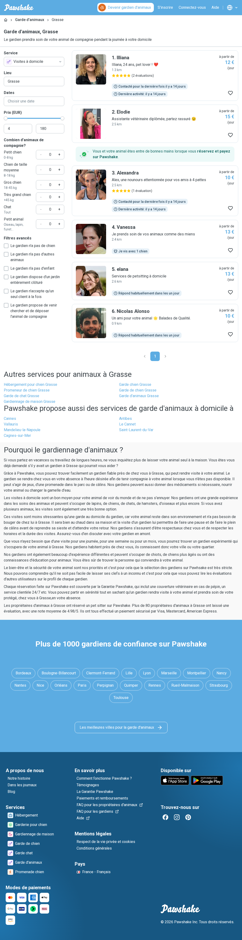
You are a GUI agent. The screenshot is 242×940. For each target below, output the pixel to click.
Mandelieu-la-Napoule (22, 430)
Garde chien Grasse (135, 384)
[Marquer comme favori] (230, 93)
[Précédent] (144, 356)
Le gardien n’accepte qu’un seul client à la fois (32, 294)
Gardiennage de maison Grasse (29, 401)
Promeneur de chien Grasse (27, 390)
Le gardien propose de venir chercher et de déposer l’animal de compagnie (33, 311)
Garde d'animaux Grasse (139, 396)
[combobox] (34, 61)
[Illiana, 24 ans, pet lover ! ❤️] (155, 76)
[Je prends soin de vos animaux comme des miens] (155, 239)
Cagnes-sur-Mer (17, 435)
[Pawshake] (19, 7)
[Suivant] (165, 356)
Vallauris (11, 424)
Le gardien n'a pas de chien (32, 245)
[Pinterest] (188, 817)
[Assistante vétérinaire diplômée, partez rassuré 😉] (155, 124)
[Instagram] (177, 817)
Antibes (125, 418)
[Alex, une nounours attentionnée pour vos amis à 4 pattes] (155, 191)
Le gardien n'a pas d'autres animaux (32, 257)
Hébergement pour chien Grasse (30, 384)
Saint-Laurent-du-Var (136, 430)
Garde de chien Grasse (137, 390)
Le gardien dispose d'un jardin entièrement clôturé (35, 280)
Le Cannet (127, 424)
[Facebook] (165, 817)
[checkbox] (6, 245)
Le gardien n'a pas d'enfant (32, 268)
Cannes (10, 418)
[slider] (6, 118)
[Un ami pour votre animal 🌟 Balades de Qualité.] (155, 323)
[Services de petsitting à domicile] (155, 281)
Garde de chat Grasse (21, 396)
